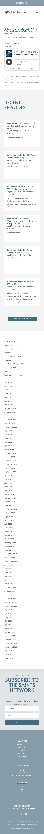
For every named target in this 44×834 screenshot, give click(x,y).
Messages (8, 345)
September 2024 (10, 472)
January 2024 (9, 502)
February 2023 (10, 543)
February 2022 (10, 587)
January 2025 (9, 457)
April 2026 (8, 401)
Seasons (7, 360)
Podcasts (33, 37)
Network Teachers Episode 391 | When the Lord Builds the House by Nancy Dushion (22, 221)
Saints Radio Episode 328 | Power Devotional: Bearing (21, 156)
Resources (22, 740)
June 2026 (8, 393)
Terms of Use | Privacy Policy (22, 829)
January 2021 (9, 636)
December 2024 (10, 461)
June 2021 (8, 617)
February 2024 (10, 498)
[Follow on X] (21, 814)
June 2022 (8, 572)
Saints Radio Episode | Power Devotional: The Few (19, 251)
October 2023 (9, 513)
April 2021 (8, 625)
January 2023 (9, 546)
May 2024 (8, 487)
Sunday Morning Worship (14, 364)
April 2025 (8, 446)
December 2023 (10, 505)
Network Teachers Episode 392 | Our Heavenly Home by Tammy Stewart (21, 126)
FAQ (22, 789)
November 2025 (10, 420)
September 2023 (10, 517)
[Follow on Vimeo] (25, 814)
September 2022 (10, 561)
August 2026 (9, 386)
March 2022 (9, 584)
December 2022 (10, 550)
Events (22, 773)
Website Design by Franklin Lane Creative (22, 824)
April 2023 (8, 535)
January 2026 (9, 412)
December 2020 (10, 640)
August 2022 (9, 565)
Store (22, 759)
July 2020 (8, 654)
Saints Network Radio (12, 356)
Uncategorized (10, 367)
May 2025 (8, 442)
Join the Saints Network (22, 776)
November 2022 (10, 554)
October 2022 (9, 558)
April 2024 (8, 490)
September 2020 (10, 647)
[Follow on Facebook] (17, 814)
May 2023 (8, 531)
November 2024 (10, 464)
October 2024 (9, 468)
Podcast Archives (22, 319)
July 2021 (8, 613)
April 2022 (8, 580)
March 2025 (9, 449)
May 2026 (8, 397)
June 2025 (8, 438)
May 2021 (8, 621)
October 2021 (9, 602)
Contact (21, 792)
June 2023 (8, 528)
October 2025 (9, 423)
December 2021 (10, 595)
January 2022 (9, 591)
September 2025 (10, 427)
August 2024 (9, 476)
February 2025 (10, 453)
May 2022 (8, 576)
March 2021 (8, 628)
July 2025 (8, 435)
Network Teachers (22, 37)
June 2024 (8, 483)
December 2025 (10, 416)
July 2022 (8, 569)
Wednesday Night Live (13, 375)
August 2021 (9, 610)
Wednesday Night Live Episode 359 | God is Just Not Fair (20, 187)
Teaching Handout (11, 44)
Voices (6, 371)
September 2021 (10, 606)
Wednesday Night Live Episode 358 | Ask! (20, 282)
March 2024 (9, 494)
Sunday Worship (22, 753)
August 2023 (9, 520)
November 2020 (10, 643)
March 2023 (9, 539)
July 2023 (8, 524)
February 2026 (10, 408)
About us (22, 782)
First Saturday (22, 756)
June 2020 (8, 658)
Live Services (22, 3)
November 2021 (10, 599)
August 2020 (9, 651)
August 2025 (9, 431)
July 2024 (8, 479)
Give (22, 770)
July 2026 (8, 390)
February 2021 (9, 632)
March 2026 (9, 405)
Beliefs (22, 786)
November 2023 (10, 509)
